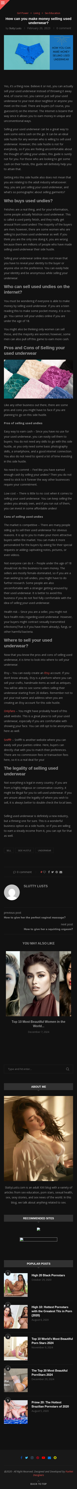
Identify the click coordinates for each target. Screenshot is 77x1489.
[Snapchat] (55, 1458)
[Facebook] (21, 1458)
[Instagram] (32, 1458)
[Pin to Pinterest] (56, 872)
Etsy (47, 673)
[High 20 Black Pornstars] (16, 1285)
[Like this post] (44, 872)
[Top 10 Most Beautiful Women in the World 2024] (38, 983)
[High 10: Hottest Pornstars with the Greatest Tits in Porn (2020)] (16, 1317)
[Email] (49, 1458)
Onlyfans (10, 711)
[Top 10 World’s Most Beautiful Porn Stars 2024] (16, 1348)
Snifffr (8, 740)
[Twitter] (26, 1458)
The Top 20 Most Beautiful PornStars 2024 (50, 1372)
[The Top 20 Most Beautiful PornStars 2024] (16, 1380)
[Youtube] (43, 1458)
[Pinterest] (37, 1458)
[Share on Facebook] (49, 872)
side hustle (24, 850)
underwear (44, 850)
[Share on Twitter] (52, 872)
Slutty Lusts (15, 28)
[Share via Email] (60, 872)
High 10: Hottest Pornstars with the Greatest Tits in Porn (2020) (52, 1311)
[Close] (5, 5)
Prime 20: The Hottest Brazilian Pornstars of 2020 (50, 1404)
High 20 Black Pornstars (48, 1275)
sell (9, 850)
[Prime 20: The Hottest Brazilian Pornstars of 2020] (16, 1412)
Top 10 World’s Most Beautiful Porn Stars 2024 (52, 1341)
